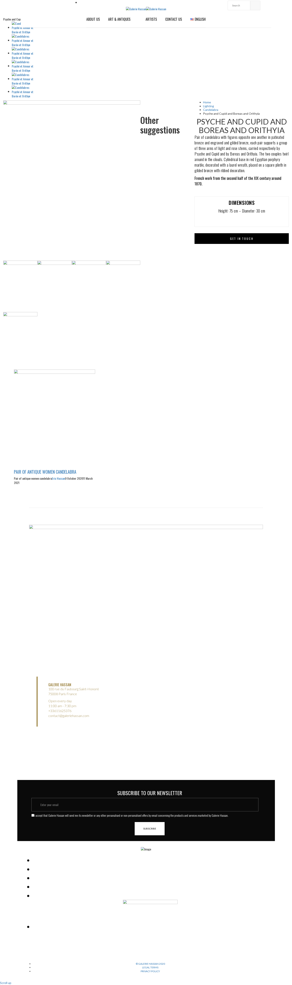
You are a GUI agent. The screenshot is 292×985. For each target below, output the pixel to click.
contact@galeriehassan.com (68, 716)
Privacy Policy (150, 971)
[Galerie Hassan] (136, 8)
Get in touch (242, 238)
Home (207, 102)
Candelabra (210, 109)
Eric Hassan (58, 478)
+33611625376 (59, 711)
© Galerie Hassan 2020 (150, 963)
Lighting (208, 106)
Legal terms (150, 967)
